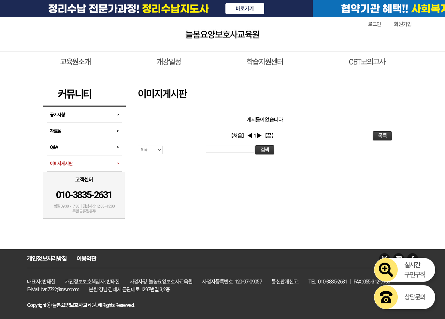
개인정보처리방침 (47, 258)
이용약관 (86, 258)
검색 (264, 150)
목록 (382, 136)
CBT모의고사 (367, 62)
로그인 (374, 24)
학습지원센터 (265, 62)
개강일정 (168, 62)
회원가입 (402, 24)
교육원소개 (75, 62)
